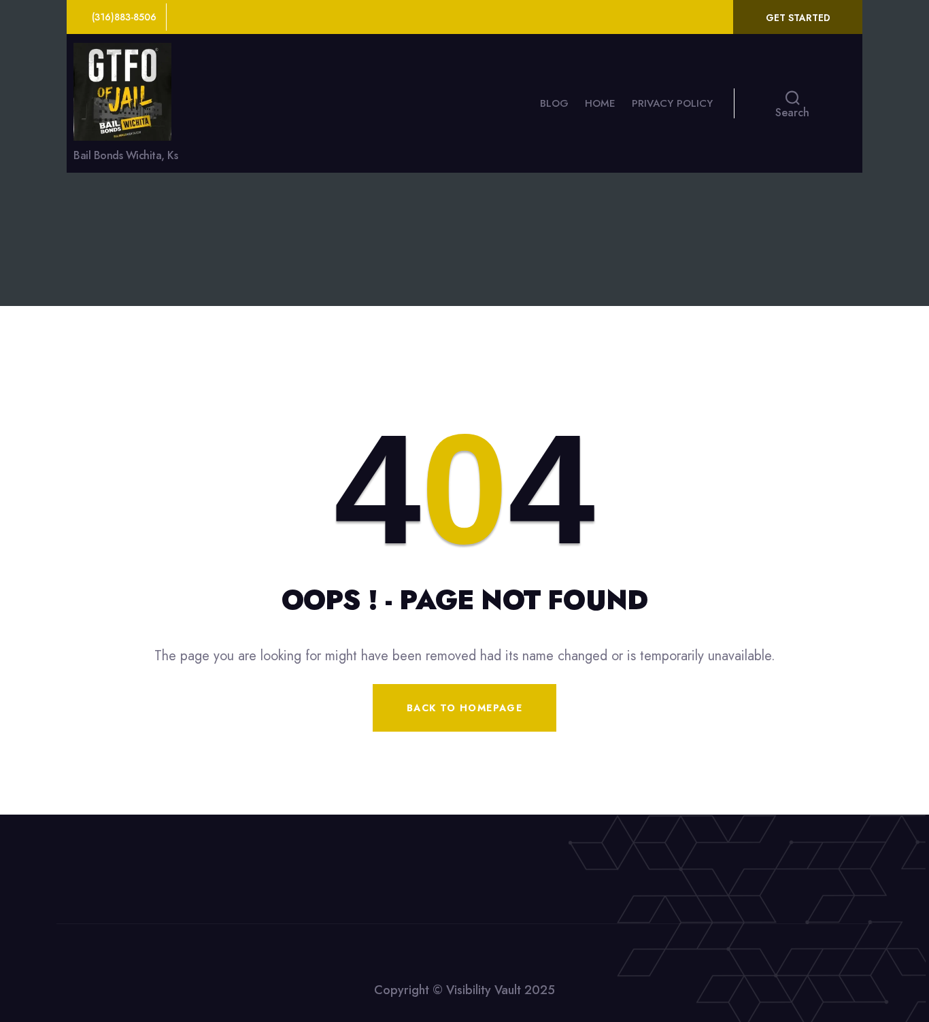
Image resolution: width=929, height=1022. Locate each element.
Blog (554, 103)
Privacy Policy (672, 103)
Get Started (798, 17)
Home (600, 103)
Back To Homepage (464, 708)
